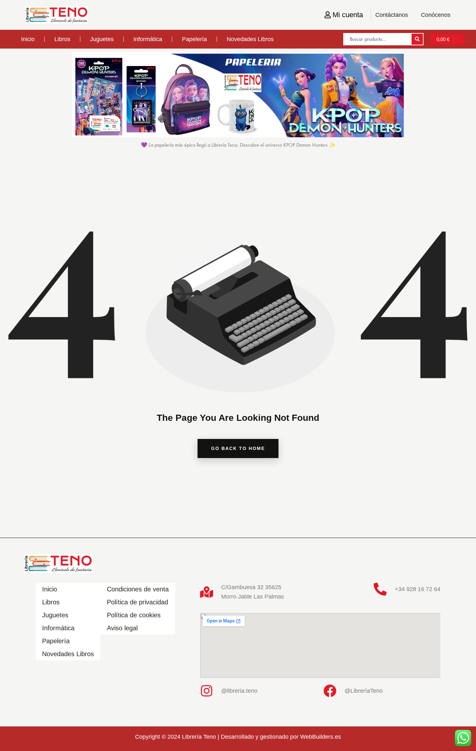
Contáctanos (391, 15)
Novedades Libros (250, 39)
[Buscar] (417, 39)
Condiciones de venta (138, 589)
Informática (147, 39)
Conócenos (435, 15)
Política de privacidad (137, 602)
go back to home (238, 448)
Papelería (194, 39)
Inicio (28, 39)
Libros (62, 39)
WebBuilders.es (320, 737)
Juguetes (102, 39)
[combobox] (377, 39)
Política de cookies (134, 615)
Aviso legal (122, 628)
